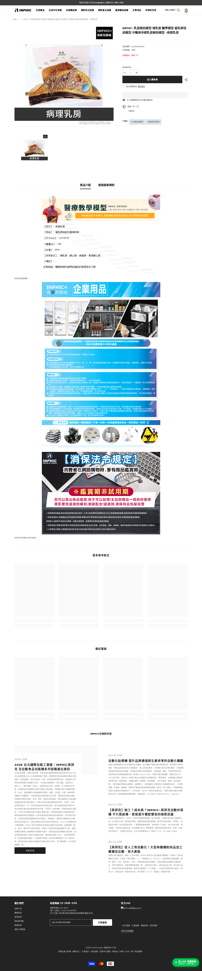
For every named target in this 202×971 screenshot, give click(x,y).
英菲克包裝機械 (127, 931)
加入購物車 (152, 79)
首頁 (15, 19)
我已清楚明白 (131, 86)
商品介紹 (85, 185)
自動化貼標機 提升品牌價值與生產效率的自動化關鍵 (145, 761)
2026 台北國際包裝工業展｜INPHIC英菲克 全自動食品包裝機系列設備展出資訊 (44, 767)
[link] (34, 620)
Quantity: (126, 67)
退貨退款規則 (106, 185)
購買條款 (141, 87)
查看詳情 (30, 850)
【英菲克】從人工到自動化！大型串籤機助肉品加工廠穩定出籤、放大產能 (145, 849)
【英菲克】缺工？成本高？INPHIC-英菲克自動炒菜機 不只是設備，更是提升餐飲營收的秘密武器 (146, 812)
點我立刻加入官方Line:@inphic (92, 2)
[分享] (185, 79)
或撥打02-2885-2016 (114, 2)
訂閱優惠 (102, 922)
